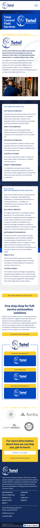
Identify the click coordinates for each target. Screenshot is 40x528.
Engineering (7, 492)
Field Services (8, 495)
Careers (24, 492)
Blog (23, 495)
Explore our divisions (20, 334)
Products (6, 497)
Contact (24, 497)
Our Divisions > (9, 34)
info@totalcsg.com (8, 513)
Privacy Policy (8, 524)
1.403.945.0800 (7, 516)
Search (24, 500)
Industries (7, 500)
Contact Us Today (19, 452)
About (5, 503)
